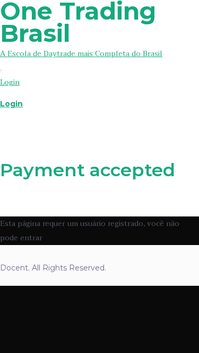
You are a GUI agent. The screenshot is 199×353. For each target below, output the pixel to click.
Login (10, 82)
